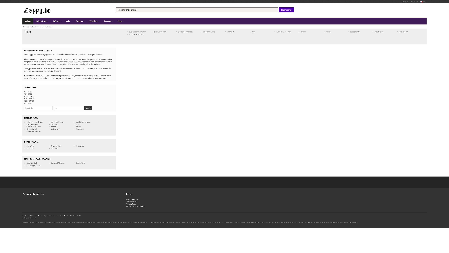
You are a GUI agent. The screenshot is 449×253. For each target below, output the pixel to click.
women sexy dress (284, 32)
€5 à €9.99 (28, 94)
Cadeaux (108, 21)
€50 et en (27, 103)
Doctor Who (80, 163)
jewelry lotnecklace (185, 32)
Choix (119, 21)
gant (253, 32)
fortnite (328, 32)
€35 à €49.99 (29, 101)
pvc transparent (209, 32)
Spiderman (80, 146)
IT (73, 216)
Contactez (405, 1)
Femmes (80, 21)
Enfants (56, 21)
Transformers (56, 146)
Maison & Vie (41, 21)
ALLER (88, 108)
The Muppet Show (33, 165)
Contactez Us (131, 202)
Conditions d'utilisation (29, 216)
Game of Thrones (58, 163)
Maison (28, 21)
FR (64, 216)
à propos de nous (132, 199)
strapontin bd (355, 32)
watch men (379, 32)
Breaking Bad (32, 163)
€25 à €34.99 (29, 98)
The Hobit (30, 148)
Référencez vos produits (135, 206)
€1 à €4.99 (28, 91)
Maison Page (131, 204)
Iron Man (54, 148)
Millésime (93, 21)
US (77, 216)
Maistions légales (43, 216)
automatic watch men (137, 32)
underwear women (136, 34)
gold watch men (160, 32)
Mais (68, 21)
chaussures (403, 32)
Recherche (286, 9)
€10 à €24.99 (29, 96)
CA (80, 216)
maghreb (230, 32)
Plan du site (414, 1)
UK (61, 216)
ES (70, 216)
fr (423, 1)
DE (67, 216)
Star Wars (30, 146)
